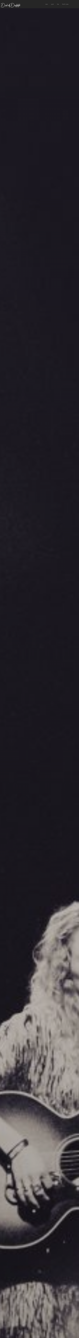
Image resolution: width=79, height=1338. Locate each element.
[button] (73, 4)
